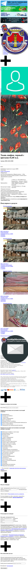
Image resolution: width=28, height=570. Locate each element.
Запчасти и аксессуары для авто (9, 441)
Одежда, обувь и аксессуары (8, 442)
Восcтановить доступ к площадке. (16, 493)
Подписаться (3, 470)
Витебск (4, 374)
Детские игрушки (6, 454)
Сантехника (5, 448)
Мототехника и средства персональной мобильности (14, 422)
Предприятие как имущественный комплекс (12, 425)
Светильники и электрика (8, 452)
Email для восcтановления (7, 563)
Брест (1, 374)
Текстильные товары (7, 458)
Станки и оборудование (7, 418)
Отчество (15, 521)
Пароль (2, 489)
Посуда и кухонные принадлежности (10, 450)
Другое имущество (6, 419)
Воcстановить (4, 568)
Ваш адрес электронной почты (8, 517)
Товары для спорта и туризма (9, 444)
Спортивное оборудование (8, 456)
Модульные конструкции (8, 465)
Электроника (5, 435)
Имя (14, 519)
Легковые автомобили (7, 415)
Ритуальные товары (6, 445)
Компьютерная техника (7, 433)
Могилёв (12, 374)
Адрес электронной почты (7, 488)
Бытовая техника (6, 434)
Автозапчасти (5, 457)
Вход (2, 499)
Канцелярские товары (7, 446)
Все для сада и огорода (7, 453)
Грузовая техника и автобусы (9, 421)
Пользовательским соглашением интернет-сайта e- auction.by (12, 535)
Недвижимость (5, 414)
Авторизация (10, 565)
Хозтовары (4, 463)
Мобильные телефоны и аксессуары (10, 431)
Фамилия (15, 518)
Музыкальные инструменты (8, 464)
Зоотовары (4, 461)
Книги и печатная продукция (9, 460)
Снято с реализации (5, 171)
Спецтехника (5, 417)
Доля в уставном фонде (7, 423)
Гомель (7, 374)
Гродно (9, 374)
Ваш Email (3, 407)
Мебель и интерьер (6, 438)
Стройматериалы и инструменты (10, 449)
